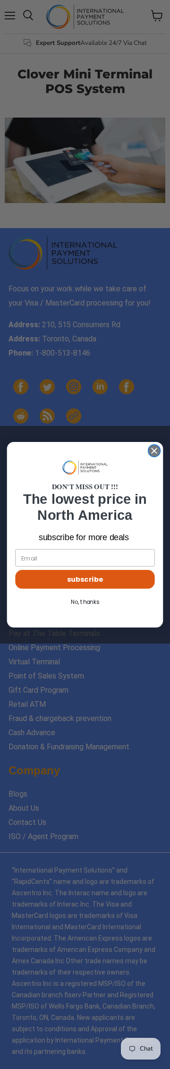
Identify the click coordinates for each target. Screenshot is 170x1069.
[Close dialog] (154, 450)
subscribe (85, 579)
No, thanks (85, 602)
